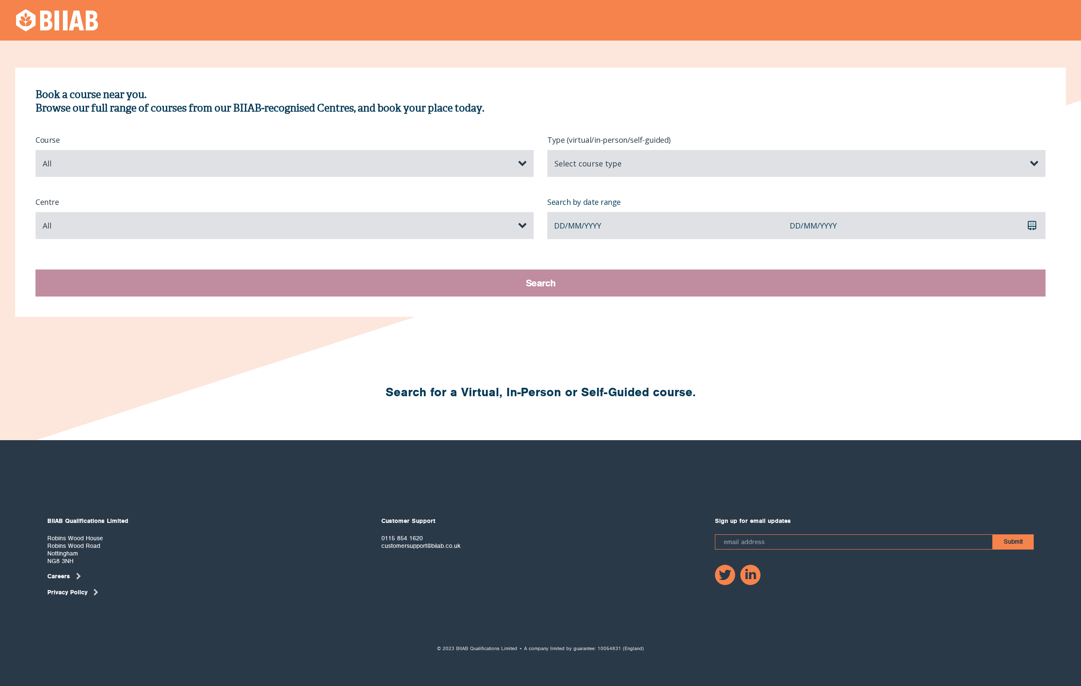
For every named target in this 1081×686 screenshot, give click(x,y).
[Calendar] (1032, 225)
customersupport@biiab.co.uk (421, 545)
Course (47, 140)
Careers (58, 576)
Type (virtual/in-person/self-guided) (609, 140)
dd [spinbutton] (559, 225)
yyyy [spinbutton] (592, 225)
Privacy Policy (67, 592)
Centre (47, 202)
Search (541, 283)
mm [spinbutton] (574, 225)
